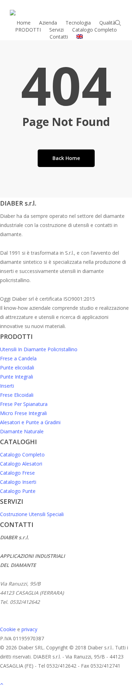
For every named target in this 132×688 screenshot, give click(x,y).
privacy (29, 629)
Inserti (7, 385)
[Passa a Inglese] (79, 36)
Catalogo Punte (18, 491)
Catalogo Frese (17, 472)
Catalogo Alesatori (21, 463)
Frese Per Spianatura (24, 404)
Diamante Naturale (22, 431)
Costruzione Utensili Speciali (32, 514)
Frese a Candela (18, 358)
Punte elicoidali (17, 367)
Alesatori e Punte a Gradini (30, 422)
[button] (66, 683)
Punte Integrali (16, 376)
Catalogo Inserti (18, 482)
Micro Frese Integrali (23, 413)
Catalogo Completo (22, 454)
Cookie (8, 629)
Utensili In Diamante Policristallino (38, 349)
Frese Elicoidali (16, 395)
